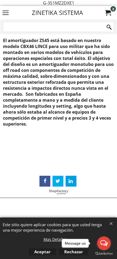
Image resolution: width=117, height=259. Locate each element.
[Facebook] (44, 181)
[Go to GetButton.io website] (104, 253)
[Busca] (109, 27)
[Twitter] (58, 181)
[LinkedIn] (71, 181)
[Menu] (5, 13)
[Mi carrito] (108, 12)
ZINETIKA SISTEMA (57, 13)
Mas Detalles (55, 239)
